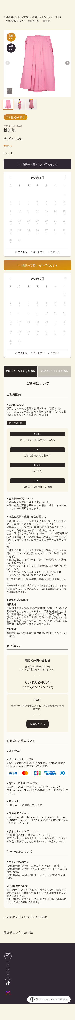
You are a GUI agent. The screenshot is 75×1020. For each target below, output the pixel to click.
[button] (7, 63)
